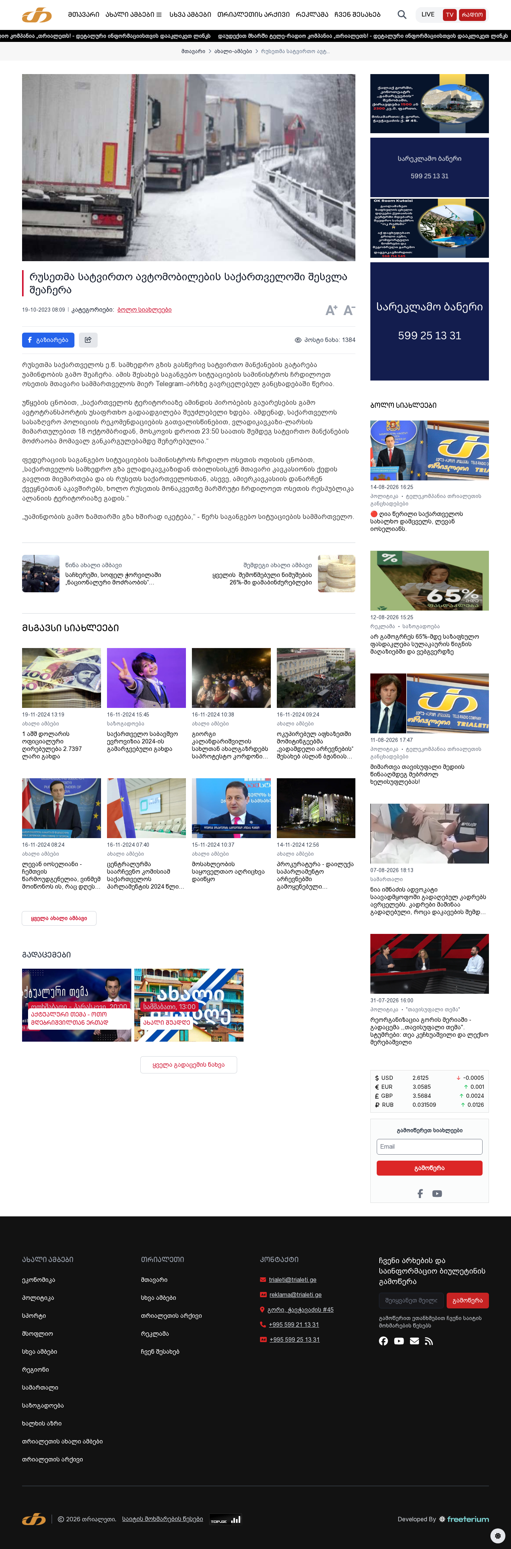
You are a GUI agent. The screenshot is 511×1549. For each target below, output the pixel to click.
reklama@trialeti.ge (296, 1294)
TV (450, 15)
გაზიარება (51, 339)
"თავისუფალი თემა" (433, 1009)
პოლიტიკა (385, 496)
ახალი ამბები (129, 15)
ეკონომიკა (38, 1279)
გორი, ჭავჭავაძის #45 (300, 1309)
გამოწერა (429, 1167)
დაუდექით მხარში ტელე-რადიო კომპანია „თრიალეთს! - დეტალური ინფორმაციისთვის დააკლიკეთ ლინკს (312, 36)
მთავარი (84, 15)
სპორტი (34, 1315)
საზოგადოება (125, 724)
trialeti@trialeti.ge (292, 1279)
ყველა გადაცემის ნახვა (189, 1064)
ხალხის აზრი (42, 1423)
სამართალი (386, 879)
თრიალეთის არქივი (253, 15)
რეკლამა (312, 15)
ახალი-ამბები (233, 51)
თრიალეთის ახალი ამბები (62, 1441)
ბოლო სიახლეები (144, 309)
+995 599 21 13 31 (294, 1324)
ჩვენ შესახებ (357, 15)
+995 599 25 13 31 (295, 1339)
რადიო (472, 15)
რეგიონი (35, 1369)
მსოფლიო (37, 1333)
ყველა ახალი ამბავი (59, 918)
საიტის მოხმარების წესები (162, 1518)
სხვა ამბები (190, 15)
